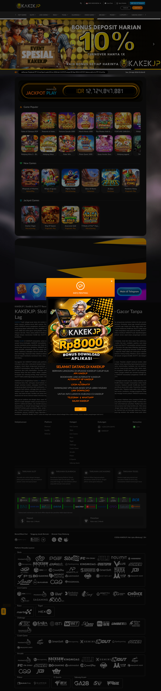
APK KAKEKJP (80, 374)
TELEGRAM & (75, 398)
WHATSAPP (88, 398)
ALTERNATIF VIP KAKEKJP (80, 380)
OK (80, 409)
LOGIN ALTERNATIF (80, 385)
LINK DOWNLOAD (80, 391)
